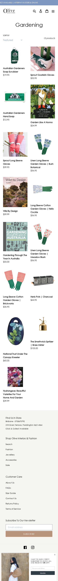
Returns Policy (12, 503)
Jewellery (10, 454)
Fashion (9, 449)
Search (9, 444)
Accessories (11, 459)
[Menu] (53, 11)
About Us (10, 482)
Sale (8, 465)
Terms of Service (13, 508)
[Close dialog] (54, 555)
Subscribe (42, 573)
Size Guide (11, 493)
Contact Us (11, 498)
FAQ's (8, 488)
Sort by (6, 35)
